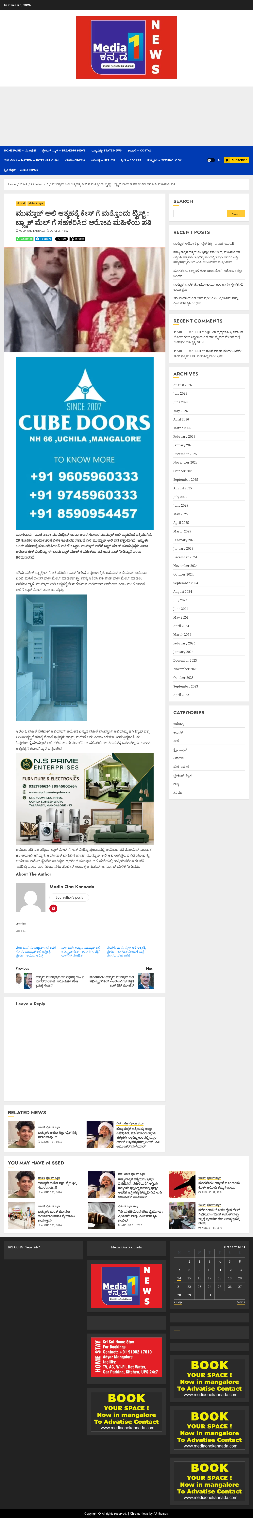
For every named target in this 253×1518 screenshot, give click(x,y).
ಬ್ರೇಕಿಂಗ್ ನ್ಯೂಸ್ (36, 203)
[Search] (219, 160)
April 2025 (181, 523)
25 (219, 1287)
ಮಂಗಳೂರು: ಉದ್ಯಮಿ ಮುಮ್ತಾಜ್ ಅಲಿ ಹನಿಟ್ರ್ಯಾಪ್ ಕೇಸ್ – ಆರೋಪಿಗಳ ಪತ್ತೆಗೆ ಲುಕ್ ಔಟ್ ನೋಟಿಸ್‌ (80, 951)
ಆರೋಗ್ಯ (178, 723)
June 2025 (180, 505)
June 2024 (180, 609)
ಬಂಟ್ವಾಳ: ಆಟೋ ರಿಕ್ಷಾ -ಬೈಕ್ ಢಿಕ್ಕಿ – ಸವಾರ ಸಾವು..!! (58, 1134)
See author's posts (69, 897)
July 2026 (180, 393)
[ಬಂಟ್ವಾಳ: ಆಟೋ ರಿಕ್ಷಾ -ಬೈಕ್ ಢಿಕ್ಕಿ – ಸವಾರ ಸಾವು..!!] (21, 1134)
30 (199, 1295)
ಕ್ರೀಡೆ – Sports (131, 160)
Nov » (241, 1302)
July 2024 (180, 600)
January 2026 (183, 445)
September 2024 (185, 583)
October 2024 (183, 574)
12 (230, 1270)
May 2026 (180, 411)
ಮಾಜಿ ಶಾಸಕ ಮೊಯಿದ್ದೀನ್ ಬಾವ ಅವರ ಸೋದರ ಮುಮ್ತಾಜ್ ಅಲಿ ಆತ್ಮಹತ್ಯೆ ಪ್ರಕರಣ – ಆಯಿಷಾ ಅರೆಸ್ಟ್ (36, 951)
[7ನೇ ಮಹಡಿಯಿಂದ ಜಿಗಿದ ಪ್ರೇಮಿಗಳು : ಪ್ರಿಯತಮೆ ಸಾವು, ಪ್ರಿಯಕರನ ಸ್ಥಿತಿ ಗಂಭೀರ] (101, 1215)
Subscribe (239, 160)
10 (209, 1270)
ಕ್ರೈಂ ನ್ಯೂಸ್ (180, 749)
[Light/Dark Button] (211, 160)
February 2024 (184, 643)
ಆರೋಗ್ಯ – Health (103, 160)
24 (209, 1287)
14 (179, 1278)
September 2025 (185, 480)
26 (230, 1287)
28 (179, 1295)
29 (189, 1295)
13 (240, 1270)
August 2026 (182, 385)
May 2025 (180, 514)
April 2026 (181, 419)
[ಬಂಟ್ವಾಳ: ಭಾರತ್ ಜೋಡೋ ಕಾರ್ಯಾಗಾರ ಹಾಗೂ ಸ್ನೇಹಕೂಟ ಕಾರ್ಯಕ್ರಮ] (21, 1215)
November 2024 (185, 566)
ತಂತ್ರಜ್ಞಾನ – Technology (164, 160)
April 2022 (181, 695)
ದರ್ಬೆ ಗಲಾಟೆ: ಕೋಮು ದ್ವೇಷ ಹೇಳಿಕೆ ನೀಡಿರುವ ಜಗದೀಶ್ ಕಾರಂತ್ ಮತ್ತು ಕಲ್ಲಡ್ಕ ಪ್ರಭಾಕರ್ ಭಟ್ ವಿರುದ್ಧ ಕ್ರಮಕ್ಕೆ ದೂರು (219, 1216)
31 (209, 1295)
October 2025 (183, 471)
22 (189, 1287)
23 (199, 1287)
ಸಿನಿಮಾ (177, 792)
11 (219, 1270)
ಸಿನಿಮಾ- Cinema (75, 160)
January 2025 (183, 548)
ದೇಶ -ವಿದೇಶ (122, 1123)
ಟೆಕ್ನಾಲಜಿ (178, 758)
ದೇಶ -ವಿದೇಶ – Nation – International (31, 160)
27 (240, 1287)
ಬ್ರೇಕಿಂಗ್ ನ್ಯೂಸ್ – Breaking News (64, 150)
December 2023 (185, 660)
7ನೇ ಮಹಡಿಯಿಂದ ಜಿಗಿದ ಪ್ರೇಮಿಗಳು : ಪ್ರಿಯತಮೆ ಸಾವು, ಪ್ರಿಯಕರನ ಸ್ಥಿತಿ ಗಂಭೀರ (140, 1216)
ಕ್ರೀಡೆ (176, 741)
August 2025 (182, 488)
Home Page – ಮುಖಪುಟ (20, 150)
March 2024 (182, 634)
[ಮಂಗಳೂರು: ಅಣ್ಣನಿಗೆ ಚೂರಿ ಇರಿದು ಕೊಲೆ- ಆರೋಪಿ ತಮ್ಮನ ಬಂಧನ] (182, 1184)
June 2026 (180, 402)
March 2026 (182, 428)
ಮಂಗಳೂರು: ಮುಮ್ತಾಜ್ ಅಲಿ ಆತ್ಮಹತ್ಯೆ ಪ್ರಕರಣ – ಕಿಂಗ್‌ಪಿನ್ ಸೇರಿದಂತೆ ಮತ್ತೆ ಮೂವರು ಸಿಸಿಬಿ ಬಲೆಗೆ (126, 951)
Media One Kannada (32, 231)
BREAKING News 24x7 (24, 1247)
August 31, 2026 (51, 1142)
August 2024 (182, 591)
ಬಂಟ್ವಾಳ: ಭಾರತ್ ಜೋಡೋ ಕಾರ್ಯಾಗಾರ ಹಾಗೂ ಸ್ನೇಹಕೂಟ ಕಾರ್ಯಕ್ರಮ (56, 1216)
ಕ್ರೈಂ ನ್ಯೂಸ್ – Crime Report (22, 170)
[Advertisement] (126, 116)
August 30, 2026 (212, 1228)
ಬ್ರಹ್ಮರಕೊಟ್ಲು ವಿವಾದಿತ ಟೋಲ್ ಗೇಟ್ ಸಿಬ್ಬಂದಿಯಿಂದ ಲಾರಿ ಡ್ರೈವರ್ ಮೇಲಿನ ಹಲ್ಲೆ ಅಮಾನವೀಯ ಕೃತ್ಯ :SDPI (208, 337)
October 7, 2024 (60, 231)
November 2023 (185, 669)
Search (183, 201)
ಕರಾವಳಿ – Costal (139, 150)
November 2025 (185, 462)
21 (179, 1287)
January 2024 (183, 652)
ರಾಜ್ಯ (176, 784)
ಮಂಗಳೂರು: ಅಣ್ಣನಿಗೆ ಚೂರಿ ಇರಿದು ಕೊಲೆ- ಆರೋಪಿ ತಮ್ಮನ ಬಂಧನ (219, 1185)
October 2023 (183, 677)
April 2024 (181, 626)
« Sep (178, 1302)
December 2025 (185, 454)
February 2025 (184, 540)
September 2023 (185, 686)
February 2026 (184, 437)
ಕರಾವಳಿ (21, 203)
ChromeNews (139, 1513)
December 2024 (185, 557)
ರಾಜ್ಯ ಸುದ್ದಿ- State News (107, 150)
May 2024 (180, 617)
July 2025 (180, 497)
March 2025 (182, 531)
